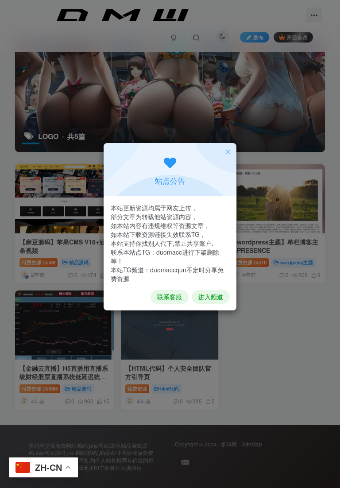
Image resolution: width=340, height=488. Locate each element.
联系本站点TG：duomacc (146, 252)
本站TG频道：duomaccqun (148, 269)
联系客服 (169, 296)
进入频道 (210, 296)
